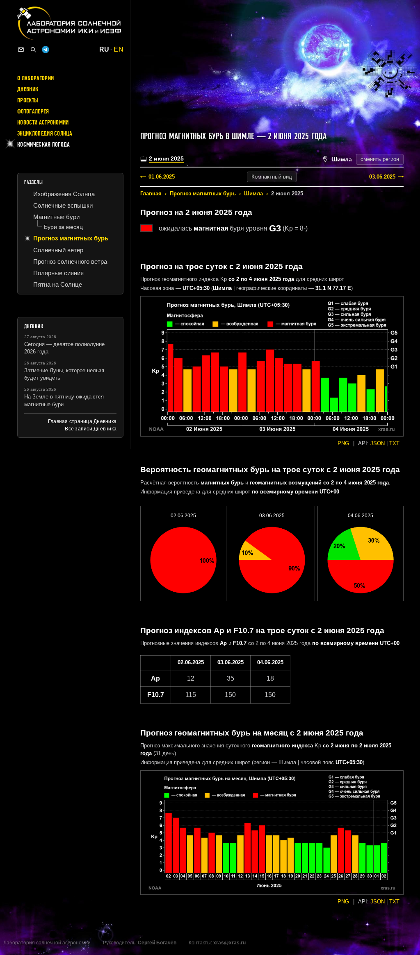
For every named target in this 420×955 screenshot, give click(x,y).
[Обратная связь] (21, 49)
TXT (394, 443)
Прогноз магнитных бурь (203, 193)
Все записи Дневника (90, 429)
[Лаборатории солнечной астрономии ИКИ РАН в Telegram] (45, 49)
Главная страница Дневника (82, 421)
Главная (151, 193)
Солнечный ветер (58, 250)
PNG (343, 443)
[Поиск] (33, 49)
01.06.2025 (161, 177)
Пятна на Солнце (57, 284)
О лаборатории (35, 78)
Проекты (27, 100)
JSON (377, 443)
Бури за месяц (63, 227)
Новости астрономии (43, 122)
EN (118, 49)
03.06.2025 (382, 177)
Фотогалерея (33, 111)
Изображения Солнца (64, 193)
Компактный (271, 177)
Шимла (253, 193)
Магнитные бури (56, 216)
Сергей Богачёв (157, 943)
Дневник (27, 89)
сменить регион (380, 159)
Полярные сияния (58, 272)
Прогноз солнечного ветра (70, 261)
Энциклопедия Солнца (44, 133)
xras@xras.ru (229, 943)
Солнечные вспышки (63, 205)
